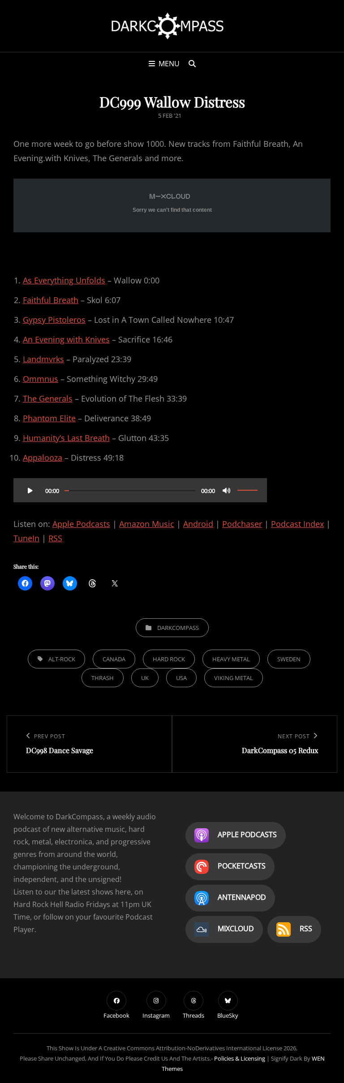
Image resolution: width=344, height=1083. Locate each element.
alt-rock (61, 659)
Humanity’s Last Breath (66, 437)
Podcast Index (297, 523)
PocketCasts (242, 866)
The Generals (48, 398)
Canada (114, 659)
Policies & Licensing (239, 1058)
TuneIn (26, 538)
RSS (55, 538)
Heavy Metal (231, 659)
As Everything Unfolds (64, 280)
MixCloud (236, 929)
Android (198, 523)
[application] (140, 487)
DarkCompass (178, 628)
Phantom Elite (49, 418)
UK (145, 678)
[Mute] (226, 490)
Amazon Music (146, 523)
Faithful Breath (50, 300)
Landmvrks (43, 359)
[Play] (30, 490)
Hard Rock (169, 659)
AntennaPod (242, 898)
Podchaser (242, 523)
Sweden (289, 659)
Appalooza (42, 457)
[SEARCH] (192, 63)
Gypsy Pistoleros (54, 319)
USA (181, 678)
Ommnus (40, 378)
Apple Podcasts (81, 523)
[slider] (247, 490)
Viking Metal (233, 678)
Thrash (102, 678)
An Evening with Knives (66, 339)
